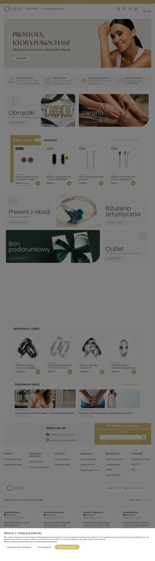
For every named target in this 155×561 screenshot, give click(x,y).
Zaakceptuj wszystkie (67, 547)
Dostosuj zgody (44, 547)
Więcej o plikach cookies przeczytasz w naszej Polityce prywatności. (31, 541)
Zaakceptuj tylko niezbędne (19, 547)
